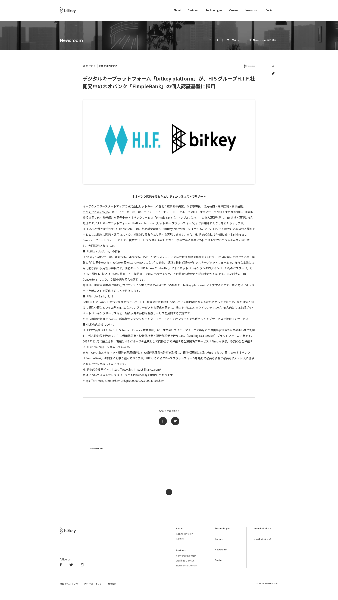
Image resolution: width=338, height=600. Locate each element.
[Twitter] (175, 421)
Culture (180, 538)
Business (193, 10)
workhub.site (261, 539)
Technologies (214, 10)
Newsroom (251, 10)
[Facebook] (163, 421)
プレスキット (234, 40)
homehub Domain (186, 555)
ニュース (214, 40)
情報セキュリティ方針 (69, 584)
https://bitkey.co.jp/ (96, 212)
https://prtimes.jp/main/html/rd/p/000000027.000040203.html (124, 380)
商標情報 (112, 584)
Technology (249, 66)
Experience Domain (186, 565)
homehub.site (261, 528)
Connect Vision (184, 533)
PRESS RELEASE (108, 66)
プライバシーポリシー (93, 584)
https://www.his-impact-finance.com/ (136, 369)
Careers (233, 10)
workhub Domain (185, 560)
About (177, 10)
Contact (270, 10)
